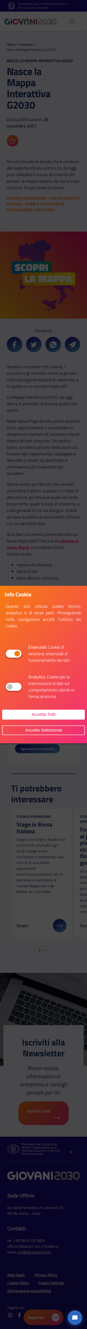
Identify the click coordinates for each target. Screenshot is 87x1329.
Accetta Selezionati (43, 730)
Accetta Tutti (44, 714)
